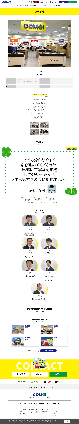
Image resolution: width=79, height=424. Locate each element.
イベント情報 (72, 2)
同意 (67, 421)
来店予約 (63, 2)
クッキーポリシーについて (15, 421)
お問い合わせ (54, 2)
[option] (39, 170)
